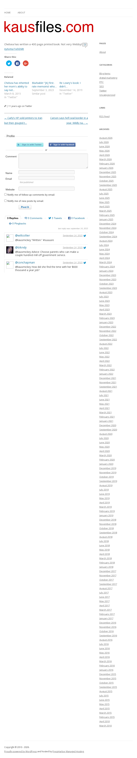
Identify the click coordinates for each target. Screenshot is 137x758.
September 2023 (108, 288)
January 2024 (106, 270)
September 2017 (108, 584)
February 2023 (107, 318)
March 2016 (105, 661)
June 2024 (104, 249)
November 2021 (107, 382)
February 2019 (107, 511)
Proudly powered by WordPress (20, 751)
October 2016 (106, 631)
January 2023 (106, 322)
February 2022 (107, 369)
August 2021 (105, 391)
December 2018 (107, 519)
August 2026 (105, 137)
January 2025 (106, 219)
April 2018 (104, 554)
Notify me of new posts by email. (25, 201)
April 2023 (104, 309)
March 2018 (105, 558)
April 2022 (104, 361)
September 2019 (108, 481)
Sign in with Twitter (30, 145)
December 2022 (107, 326)
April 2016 (104, 657)
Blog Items (104, 73)
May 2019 (104, 498)
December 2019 (107, 468)
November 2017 (107, 575)
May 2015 (104, 704)
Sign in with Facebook (62, 145)
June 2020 (104, 442)
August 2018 (105, 536)
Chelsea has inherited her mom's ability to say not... (16, 86)
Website (10, 189)
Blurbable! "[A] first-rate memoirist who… (44, 84)
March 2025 (105, 210)
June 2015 (104, 700)
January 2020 (106, 464)
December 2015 (107, 674)
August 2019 (105, 485)
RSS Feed (104, 116)
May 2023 (104, 305)
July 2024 (104, 245)
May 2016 (104, 652)
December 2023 (107, 275)
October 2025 (106, 180)
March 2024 (105, 262)
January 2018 (106, 566)
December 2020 (107, 425)
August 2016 (105, 639)
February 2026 (107, 163)
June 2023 (104, 300)
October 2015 (106, 682)
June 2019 (104, 494)
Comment (11, 156)
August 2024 (105, 240)
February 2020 (107, 459)
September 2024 (108, 236)
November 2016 (107, 627)
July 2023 (104, 296)
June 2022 (104, 352)
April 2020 (104, 451)
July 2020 (104, 438)
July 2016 (104, 644)
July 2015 (104, 695)
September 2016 (108, 635)
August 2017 (105, 588)
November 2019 (107, 472)
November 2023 (107, 279)
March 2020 (105, 455)
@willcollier (22, 235)
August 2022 (105, 343)
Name (9, 173)
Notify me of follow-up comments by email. (31, 194)
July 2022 (104, 348)
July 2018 (104, 541)
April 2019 (104, 502)
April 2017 (104, 605)
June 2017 (104, 597)
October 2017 (106, 579)
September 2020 (108, 429)
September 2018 (108, 532)
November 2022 (107, 331)
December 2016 (107, 622)
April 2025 (104, 206)
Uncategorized (107, 95)
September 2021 (108, 386)
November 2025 (107, 176)
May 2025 (104, 202)
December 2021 (107, 378)
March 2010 (105, 725)
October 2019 (106, 476)
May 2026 (104, 150)
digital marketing (108, 77)
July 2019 (104, 489)
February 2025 (107, 215)
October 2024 (106, 232)
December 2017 (107, 571)
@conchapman (25, 262)
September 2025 (108, 185)
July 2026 (104, 142)
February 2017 (107, 614)
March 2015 (105, 712)
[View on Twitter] (84, 235)
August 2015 (105, 691)
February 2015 (107, 717)
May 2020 (104, 446)
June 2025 (104, 198)
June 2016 (104, 648)
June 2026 (104, 146)
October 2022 (106, 335)
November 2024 (107, 228)
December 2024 (107, 223)
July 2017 (104, 592)
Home (7, 12)
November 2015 (107, 678)
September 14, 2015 (73, 235)
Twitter (103, 90)
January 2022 (106, 373)
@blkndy (21, 247)
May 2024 (104, 253)
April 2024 (104, 258)
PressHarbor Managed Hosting (68, 751)
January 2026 (106, 167)
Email (9, 178)
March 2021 (105, 412)
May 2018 (104, 549)
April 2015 (104, 708)
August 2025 (105, 189)
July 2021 (104, 395)
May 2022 (104, 356)
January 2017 (106, 618)
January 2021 (106, 421)
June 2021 (104, 399)
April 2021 (104, 408)
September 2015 (108, 687)
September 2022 (108, 339)
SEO (101, 86)
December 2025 (107, 172)
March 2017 (105, 609)
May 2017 (104, 601)
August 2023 (105, 292)
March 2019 (105, 506)
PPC (101, 82)
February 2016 (107, 665)
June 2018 (104, 545)
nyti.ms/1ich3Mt (14, 49)
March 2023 (105, 313)
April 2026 (104, 155)
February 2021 (107, 416)
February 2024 (107, 266)
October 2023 (106, 283)
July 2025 (104, 193)
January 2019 (106, 515)
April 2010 (104, 721)
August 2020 (105, 433)
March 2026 (105, 159)
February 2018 (107, 562)
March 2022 (105, 365)
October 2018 (106, 528)
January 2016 (106, 669)
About (21, 12)
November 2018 (107, 524)
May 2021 (104, 403)
